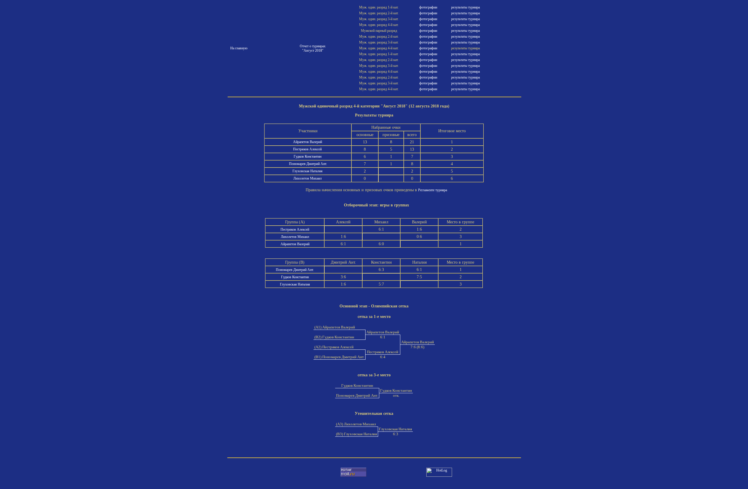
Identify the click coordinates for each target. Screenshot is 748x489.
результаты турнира (465, 7)
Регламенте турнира (432, 190)
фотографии (428, 7)
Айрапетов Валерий (308, 142)
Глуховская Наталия (307, 171)
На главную (238, 48)
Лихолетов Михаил (308, 178)
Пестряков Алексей (308, 149)
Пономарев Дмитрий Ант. (308, 164)
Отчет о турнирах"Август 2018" (312, 48)
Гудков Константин (308, 156)
